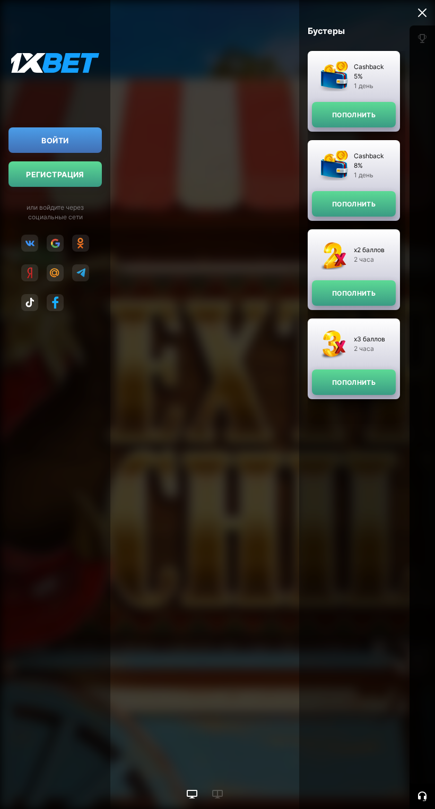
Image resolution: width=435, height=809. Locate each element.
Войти (54, 140)
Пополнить (354, 115)
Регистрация (55, 174)
